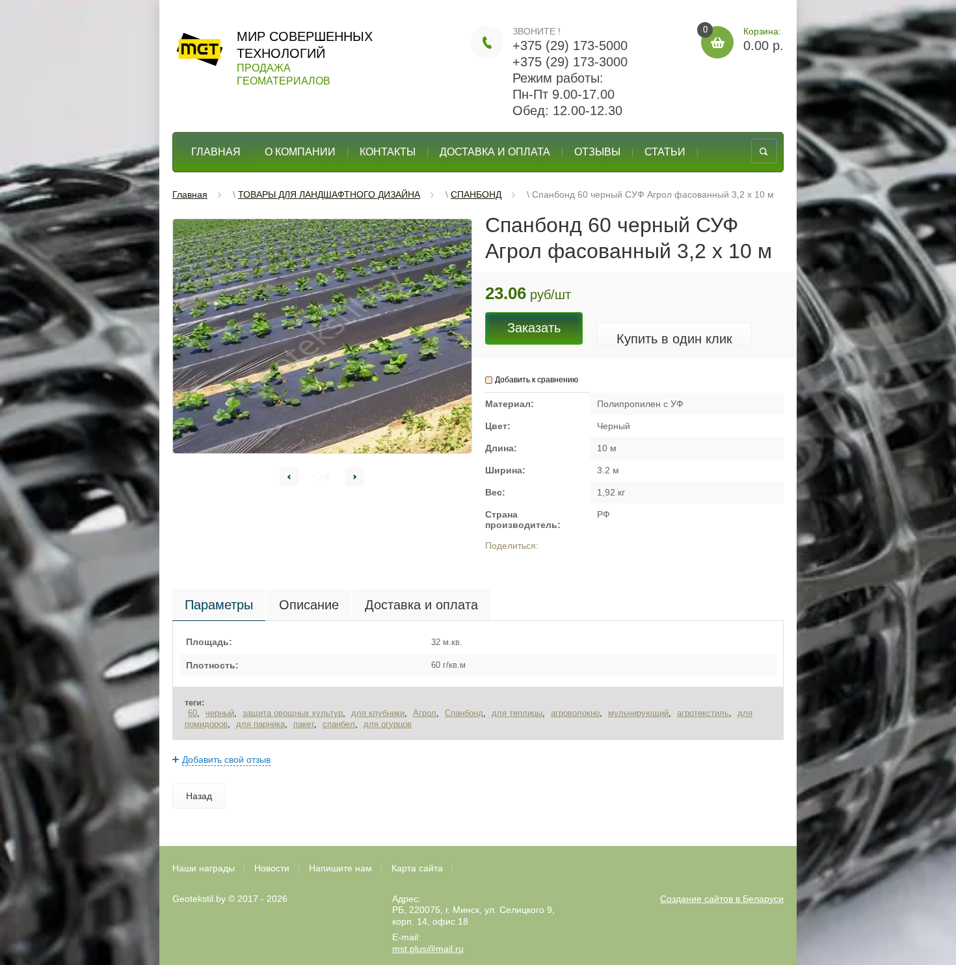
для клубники (378, 713)
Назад (199, 796)
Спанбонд (464, 713)
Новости (271, 868)
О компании (300, 151)
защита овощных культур (293, 713)
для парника (260, 724)
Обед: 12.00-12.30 (567, 110)
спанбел (339, 724)
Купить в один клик (674, 339)
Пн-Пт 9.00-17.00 (563, 94)
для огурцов (388, 724)
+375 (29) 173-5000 (570, 45)
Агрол (424, 713)
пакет (303, 724)
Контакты (388, 151)
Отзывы (597, 151)
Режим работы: (558, 78)
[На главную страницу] (199, 52)
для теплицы (517, 713)
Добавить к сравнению (536, 379)
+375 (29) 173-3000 (570, 62)
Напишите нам (340, 868)
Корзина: (743, 39)
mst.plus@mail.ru (428, 949)
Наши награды (203, 868)
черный (220, 713)
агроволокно (575, 713)
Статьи (664, 151)
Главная (216, 151)
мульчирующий (638, 713)
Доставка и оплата (495, 151)
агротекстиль (703, 713)
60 (192, 713)
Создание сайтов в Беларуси (722, 898)
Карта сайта (417, 868)
